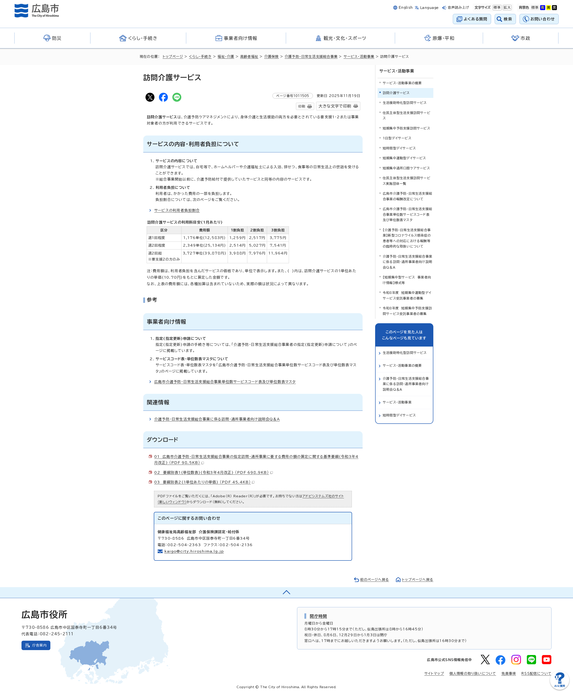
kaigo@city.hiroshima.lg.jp (194, 551)
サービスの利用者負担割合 (177, 210)
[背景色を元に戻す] (535, 7)
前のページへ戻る (374, 579)
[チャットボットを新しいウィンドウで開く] (559, 688)
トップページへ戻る (417, 579)
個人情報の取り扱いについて (472, 673)
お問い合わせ (542, 19)
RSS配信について (536, 673)
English (406, 7)
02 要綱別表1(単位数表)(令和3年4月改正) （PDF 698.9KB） (211, 472)
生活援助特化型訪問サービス (405, 102)
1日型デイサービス (397, 138)
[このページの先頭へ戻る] (286, 592)
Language (429, 7)
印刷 (301, 106)
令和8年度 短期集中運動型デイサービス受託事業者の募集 (407, 295)
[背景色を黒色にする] (554, 7)
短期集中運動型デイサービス (404, 158)
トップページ (173, 56)
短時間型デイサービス (399, 148)
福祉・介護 (226, 56)
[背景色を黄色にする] (548, 7)
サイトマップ (434, 673)
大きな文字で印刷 (335, 106)
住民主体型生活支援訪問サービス (406, 115)
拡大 (507, 7)
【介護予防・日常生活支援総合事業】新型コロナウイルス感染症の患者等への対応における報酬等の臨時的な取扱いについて (407, 238)
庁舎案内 (39, 645)
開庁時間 (318, 616)
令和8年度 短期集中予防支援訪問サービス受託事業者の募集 (407, 310)
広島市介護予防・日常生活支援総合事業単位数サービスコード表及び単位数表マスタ (225, 382)
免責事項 (508, 673)
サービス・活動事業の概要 (402, 83)
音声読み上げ (458, 7)
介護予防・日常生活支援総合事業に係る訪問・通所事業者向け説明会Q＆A (217, 419)
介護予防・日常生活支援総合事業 (311, 56)
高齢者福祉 (249, 56)
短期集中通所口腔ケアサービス (406, 168)
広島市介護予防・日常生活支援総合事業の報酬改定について (407, 196)
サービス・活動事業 (359, 56)
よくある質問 (475, 19)
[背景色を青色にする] (542, 7)
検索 (508, 19)
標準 (497, 7)
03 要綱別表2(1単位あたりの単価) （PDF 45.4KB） (202, 482)
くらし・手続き (200, 56)
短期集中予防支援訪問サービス (406, 128)
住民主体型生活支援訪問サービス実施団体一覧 (406, 180)
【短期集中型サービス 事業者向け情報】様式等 (407, 280)
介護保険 (271, 56)
